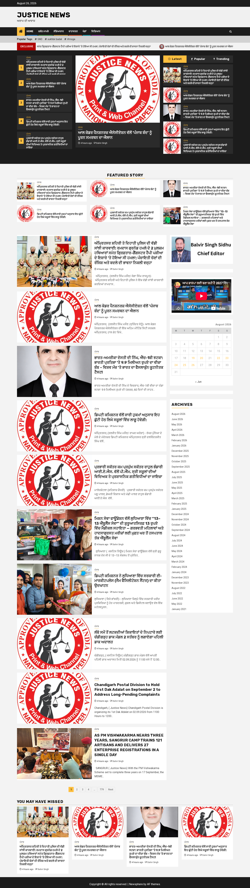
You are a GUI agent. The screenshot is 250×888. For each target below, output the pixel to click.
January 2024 (179, 572)
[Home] (21, 31)
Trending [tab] (222, 59)
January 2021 (179, 609)
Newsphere (136, 884)
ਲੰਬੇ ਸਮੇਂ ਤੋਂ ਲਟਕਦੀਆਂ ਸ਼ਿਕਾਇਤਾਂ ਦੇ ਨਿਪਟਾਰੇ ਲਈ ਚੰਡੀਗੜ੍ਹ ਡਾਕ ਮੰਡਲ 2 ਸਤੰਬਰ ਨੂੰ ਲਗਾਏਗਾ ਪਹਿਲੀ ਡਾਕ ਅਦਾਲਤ (128, 637)
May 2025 (177, 487)
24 (176, 365)
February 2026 (179, 440)
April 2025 (177, 493)
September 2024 (181, 530)
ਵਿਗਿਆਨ (95, 31)
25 (184, 365)
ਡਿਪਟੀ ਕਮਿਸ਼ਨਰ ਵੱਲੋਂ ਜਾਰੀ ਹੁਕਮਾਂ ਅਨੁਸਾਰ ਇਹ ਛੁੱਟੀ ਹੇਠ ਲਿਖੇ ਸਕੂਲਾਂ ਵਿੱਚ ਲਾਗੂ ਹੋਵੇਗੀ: (47, 123)
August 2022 (178, 588)
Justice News (43, 15)
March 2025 (178, 498)
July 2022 (177, 593)
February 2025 (179, 503)
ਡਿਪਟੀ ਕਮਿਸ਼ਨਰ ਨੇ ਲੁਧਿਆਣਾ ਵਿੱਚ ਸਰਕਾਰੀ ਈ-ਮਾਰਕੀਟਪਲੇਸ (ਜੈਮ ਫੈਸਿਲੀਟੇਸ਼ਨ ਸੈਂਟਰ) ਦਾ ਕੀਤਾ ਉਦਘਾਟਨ (128, 581)
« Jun (198, 381)
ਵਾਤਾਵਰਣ (73, 31)
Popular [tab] (199, 59)
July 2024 (177, 540)
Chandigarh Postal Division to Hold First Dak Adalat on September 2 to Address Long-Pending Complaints (127, 689)
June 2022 (177, 598)
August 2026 (178, 414)
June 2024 (177, 545)
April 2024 (177, 556)
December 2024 (180, 514)
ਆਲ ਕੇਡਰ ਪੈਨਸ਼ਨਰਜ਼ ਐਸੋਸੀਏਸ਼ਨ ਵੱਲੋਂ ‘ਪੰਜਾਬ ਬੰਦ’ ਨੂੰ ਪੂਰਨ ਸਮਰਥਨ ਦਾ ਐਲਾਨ (145, 46)
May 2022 (177, 603)
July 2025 (177, 477)
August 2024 (178, 535)
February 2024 (179, 567)
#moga (71, 39)
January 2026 (179, 445)
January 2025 (179, 509)
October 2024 (179, 524)
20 (201, 358)
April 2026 (177, 429)
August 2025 (178, 472)
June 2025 (177, 482)
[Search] (230, 31)
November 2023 (180, 582)
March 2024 (178, 561)
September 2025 (181, 466)
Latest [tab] (176, 59)
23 (227, 358)
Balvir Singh (101, 148)
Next (110, 789)
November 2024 (180, 519)
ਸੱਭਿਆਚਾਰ (59, 31)
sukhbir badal (55, 39)
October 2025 (179, 461)
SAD (40, 39)
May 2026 (177, 424)
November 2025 (180, 456)
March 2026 (178, 435)
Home (30, 31)
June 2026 (177, 419)
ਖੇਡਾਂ (84, 31)
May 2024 (177, 551)
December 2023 (180, 577)
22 (218, 358)
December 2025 (180, 451)
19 (193, 358)
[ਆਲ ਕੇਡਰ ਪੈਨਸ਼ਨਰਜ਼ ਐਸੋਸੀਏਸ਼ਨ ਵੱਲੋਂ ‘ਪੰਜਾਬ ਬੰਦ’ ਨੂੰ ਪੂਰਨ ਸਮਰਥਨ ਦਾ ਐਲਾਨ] (172, 95)
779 (102, 789)
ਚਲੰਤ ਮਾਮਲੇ (43, 31)
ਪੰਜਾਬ (28, 57)
